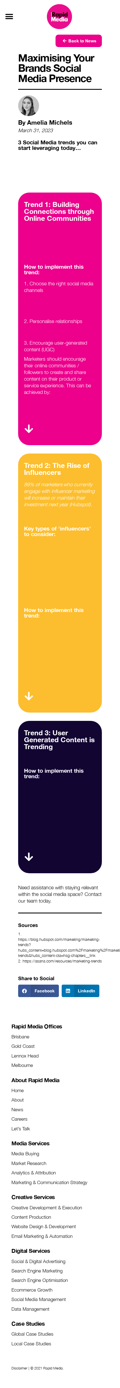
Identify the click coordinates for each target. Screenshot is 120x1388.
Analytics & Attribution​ (33, 1173)
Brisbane (20, 1036)
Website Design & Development (43, 1226)
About (17, 1100)
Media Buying (25, 1153)
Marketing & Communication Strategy (49, 1182)
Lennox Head (25, 1056)
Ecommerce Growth (31, 1290)
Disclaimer (19, 1368)
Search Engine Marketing (37, 1271)
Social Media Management (38, 1299)
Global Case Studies (32, 1334)
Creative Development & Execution (46, 1207)
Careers (19, 1119)
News (17, 1109)
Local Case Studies (31, 1343)
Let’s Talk (20, 1128)
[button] (9, 17)
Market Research (28, 1163)
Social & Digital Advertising (38, 1261)
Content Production (31, 1217)
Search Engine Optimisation (39, 1280)
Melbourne (22, 1065)
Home (17, 1090)
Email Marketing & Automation (42, 1236)
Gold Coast (23, 1046)
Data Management (30, 1309)
